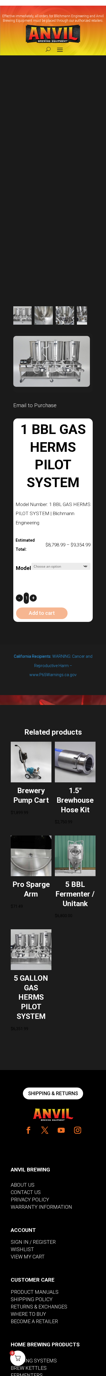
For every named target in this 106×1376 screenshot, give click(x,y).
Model (23, 568)
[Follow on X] (45, 1130)
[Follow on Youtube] (61, 1130)
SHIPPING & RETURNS (53, 1093)
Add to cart (42, 613)
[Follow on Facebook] (28, 1130)
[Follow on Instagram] (78, 1130)
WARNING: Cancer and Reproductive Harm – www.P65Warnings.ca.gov (53, 665)
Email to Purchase (35, 405)
